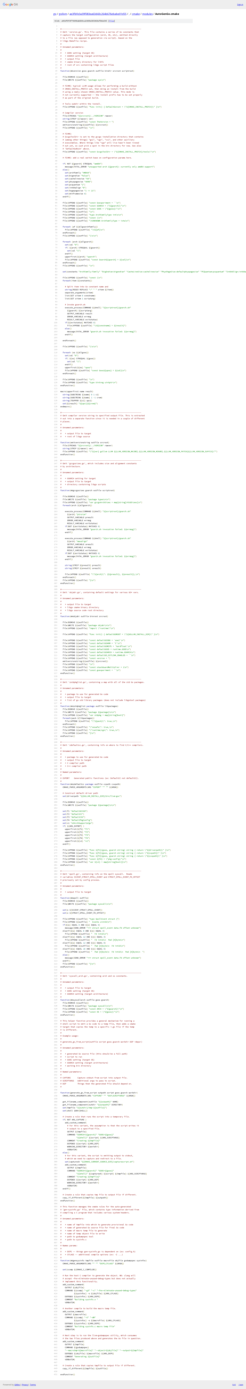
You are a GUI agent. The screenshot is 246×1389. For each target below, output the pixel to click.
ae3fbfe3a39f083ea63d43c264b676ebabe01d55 (97, 14)
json (241, 1384)
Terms (33, 1384)
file (111, 21)
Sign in (240, 4)
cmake (136, 14)
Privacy (25, 1384)
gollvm (63, 14)
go (54, 14)
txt (234, 1384)
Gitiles (17, 1384)
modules (147, 14)
